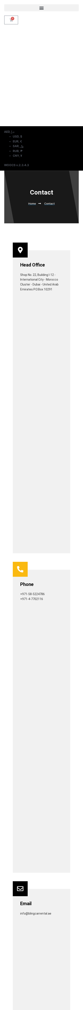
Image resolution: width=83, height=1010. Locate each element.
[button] (41, 7)
